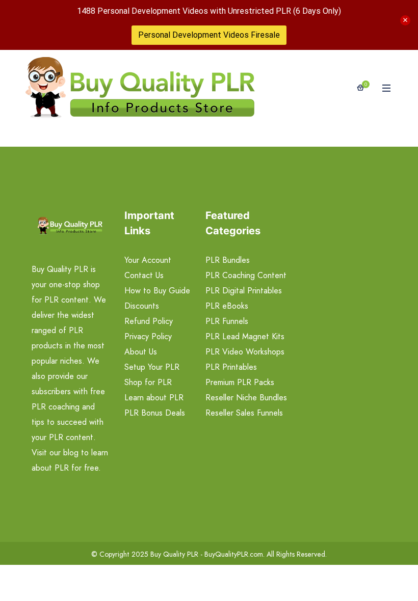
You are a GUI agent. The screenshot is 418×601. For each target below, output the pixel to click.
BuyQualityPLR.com (233, 554)
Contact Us (144, 275)
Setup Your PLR (151, 367)
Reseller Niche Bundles (246, 397)
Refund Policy (148, 321)
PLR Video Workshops (244, 352)
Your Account (147, 260)
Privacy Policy (148, 336)
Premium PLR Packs (239, 382)
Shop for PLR (148, 382)
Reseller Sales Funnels (244, 413)
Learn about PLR (154, 397)
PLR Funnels (226, 321)
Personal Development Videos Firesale (209, 35)
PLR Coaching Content (245, 275)
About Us (140, 352)
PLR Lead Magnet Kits (244, 336)
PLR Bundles (227, 260)
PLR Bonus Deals (154, 413)
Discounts (141, 306)
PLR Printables (231, 367)
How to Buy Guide (157, 290)
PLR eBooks (226, 306)
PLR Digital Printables (243, 290)
